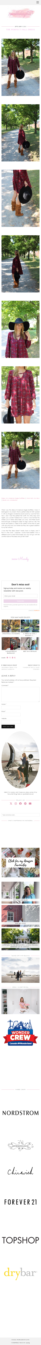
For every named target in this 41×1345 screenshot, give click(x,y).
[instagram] (16, 803)
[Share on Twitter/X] (10, 657)
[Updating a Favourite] (11, 626)
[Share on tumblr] (15, 657)
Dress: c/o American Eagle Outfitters (13, 498)
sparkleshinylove (23, 1339)
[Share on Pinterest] (12, 657)
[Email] (30, 803)
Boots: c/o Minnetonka (10, 500)
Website (3, 718)
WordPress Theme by (20, 1342)
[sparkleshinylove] (20, 10)
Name (3, 704)
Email (3, 711)
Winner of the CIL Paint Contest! (31, 667)
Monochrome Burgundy (11, 652)
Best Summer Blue (30, 651)
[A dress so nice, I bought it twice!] (30, 626)
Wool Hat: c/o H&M (33, 498)
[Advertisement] (20, 1070)
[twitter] (11, 803)
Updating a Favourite (11, 633)
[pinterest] (25, 803)
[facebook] (20, 803)
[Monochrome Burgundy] (11, 643)
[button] (38, 2)
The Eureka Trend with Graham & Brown (9, 667)
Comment (5, 685)
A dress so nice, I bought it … (30, 634)
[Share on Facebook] (7, 657)
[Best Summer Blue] (30, 643)
